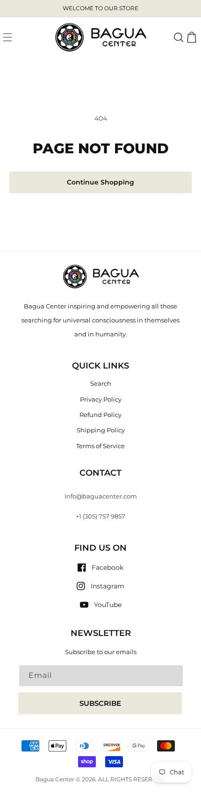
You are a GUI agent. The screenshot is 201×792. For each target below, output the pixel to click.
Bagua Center (55, 779)
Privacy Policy (101, 399)
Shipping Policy (101, 430)
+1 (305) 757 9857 (100, 516)
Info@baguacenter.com (101, 496)
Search (100, 383)
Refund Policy (100, 414)
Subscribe (100, 703)
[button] (7, 37)
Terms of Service (100, 446)
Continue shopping (100, 182)
